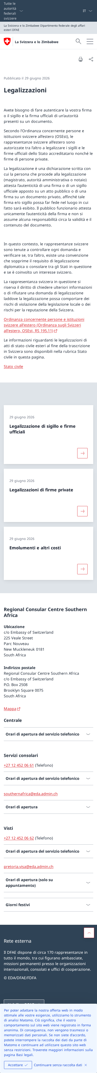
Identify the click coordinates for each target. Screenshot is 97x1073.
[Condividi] (91, 59)
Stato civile (13, 366)
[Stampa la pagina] (80, 59)
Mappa (10, 708)
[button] (89, 933)
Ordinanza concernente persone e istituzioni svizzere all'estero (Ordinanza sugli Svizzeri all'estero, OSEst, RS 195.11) (44, 325)
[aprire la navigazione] (90, 41)
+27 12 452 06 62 (19, 838)
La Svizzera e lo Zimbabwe (36, 42)
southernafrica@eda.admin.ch (31, 793)
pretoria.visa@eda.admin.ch (28, 866)
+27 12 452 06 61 (19, 765)
